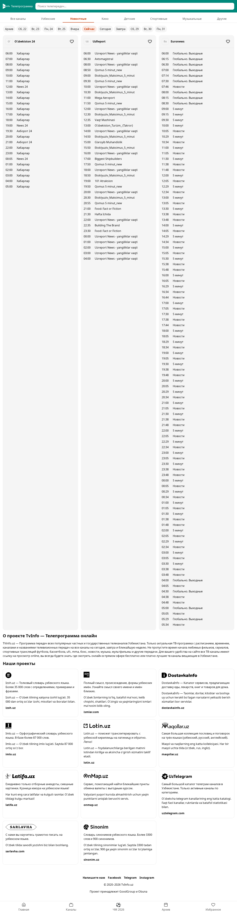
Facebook (114, 878)
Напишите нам (94, 878)
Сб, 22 (22, 29)
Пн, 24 (48, 29)
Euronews (177, 41)
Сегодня (105, 29)
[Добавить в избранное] (71, 41)
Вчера (75, 29)
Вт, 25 (61, 29)
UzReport (99, 41)
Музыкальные (192, 19)
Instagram (146, 878)
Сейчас (89, 29)
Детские (129, 19)
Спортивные (158, 19)
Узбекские (48, 19)
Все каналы (18, 19)
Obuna (142, 891)
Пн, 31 (161, 29)
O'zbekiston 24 (25, 41)
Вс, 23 (35, 29)
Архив (9, 29)
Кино (105, 19)
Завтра (120, 29)
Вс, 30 (147, 29)
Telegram (130, 878)
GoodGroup (127, 891)
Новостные (78, 19)
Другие (222, 19)
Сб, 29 (135, 29)
